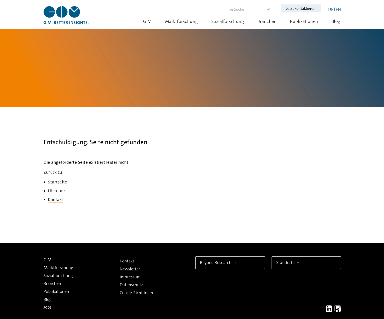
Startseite (57, 182)
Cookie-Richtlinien (136, 292)
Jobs (48, 307)
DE (330, 9)
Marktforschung (181, 21)
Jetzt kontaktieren (301, 8)
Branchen (267, 21)
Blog (336, 21)
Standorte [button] (285, 262)
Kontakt (55, 199)
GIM (147, 21)
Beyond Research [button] (215, 262)
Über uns (57, 191)
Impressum (130, 277)
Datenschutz (131, 284)
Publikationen (304, 21)
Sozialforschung (227, 21)
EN (338, 9)
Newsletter (130, 269)
